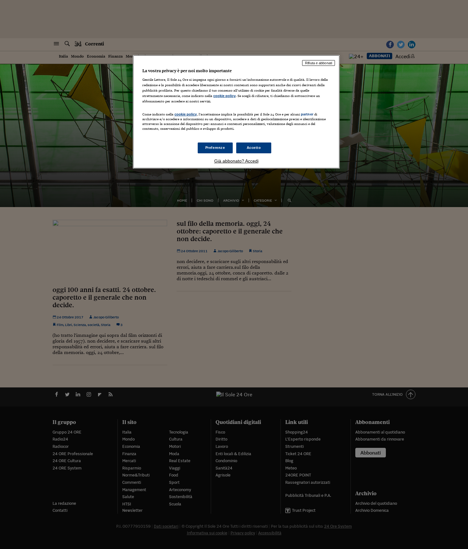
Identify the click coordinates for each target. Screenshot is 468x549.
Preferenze (215, 147)
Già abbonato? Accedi (236, 160)
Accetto (254, 147)
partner (307, 114)
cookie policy (224, 96)
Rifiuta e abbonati (318, 63)
